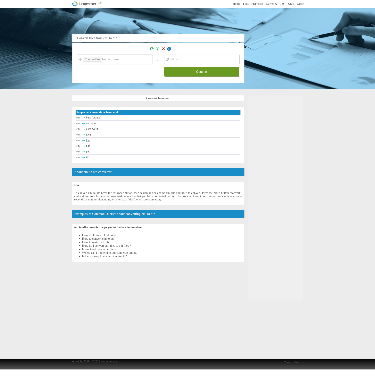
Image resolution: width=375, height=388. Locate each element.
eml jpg (83, 140)
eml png (83, 151)
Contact (299, 362)
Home (236, 3)
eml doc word (86, 123)
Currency (271, 3)
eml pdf (83, 145)
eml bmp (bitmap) (88, 117)
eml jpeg (83, 134)
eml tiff (83, 157)
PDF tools (257, 3)
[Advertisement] (188, 20)
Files (246, 3)
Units (291, 3)
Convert (201, 71)
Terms (288, 362)
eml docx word (87, 128)
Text (282, 3)
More (300, 3)
